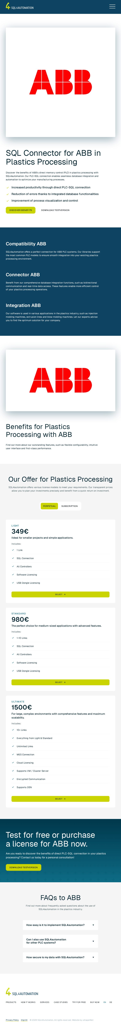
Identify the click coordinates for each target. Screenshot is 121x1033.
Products (11, 1002)
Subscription (69, 506)
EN (105, 1002)
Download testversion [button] (23, 867)
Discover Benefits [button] (20, 210)
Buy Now (94, 1002)
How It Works (28, 1002)
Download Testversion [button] (55, 210)
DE (110, 1002)
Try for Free (79, 1002)
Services (44, 1002)
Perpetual (49, 506)
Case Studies (61, 1002)
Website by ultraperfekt (82, 1020)
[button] (112, 6)
